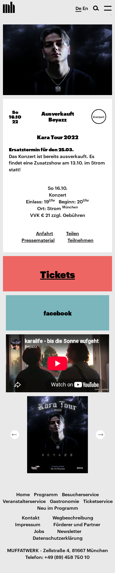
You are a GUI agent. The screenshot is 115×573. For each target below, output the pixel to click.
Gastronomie (64, 501)
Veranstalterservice (24, 501)
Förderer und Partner (76, 524)
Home (23, 494)
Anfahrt (44, 233)
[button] (14, 434)
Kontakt (31, 517)
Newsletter (69, 531)
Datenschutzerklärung (58, 537)
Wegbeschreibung (72, 517)
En (85, 8)
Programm (46, 494)
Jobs (39, 531)
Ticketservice (98, 501)
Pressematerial (38, 240)
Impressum (27, 524)
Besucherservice (80, 494)
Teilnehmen (80, 240)
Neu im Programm (57, 507)
